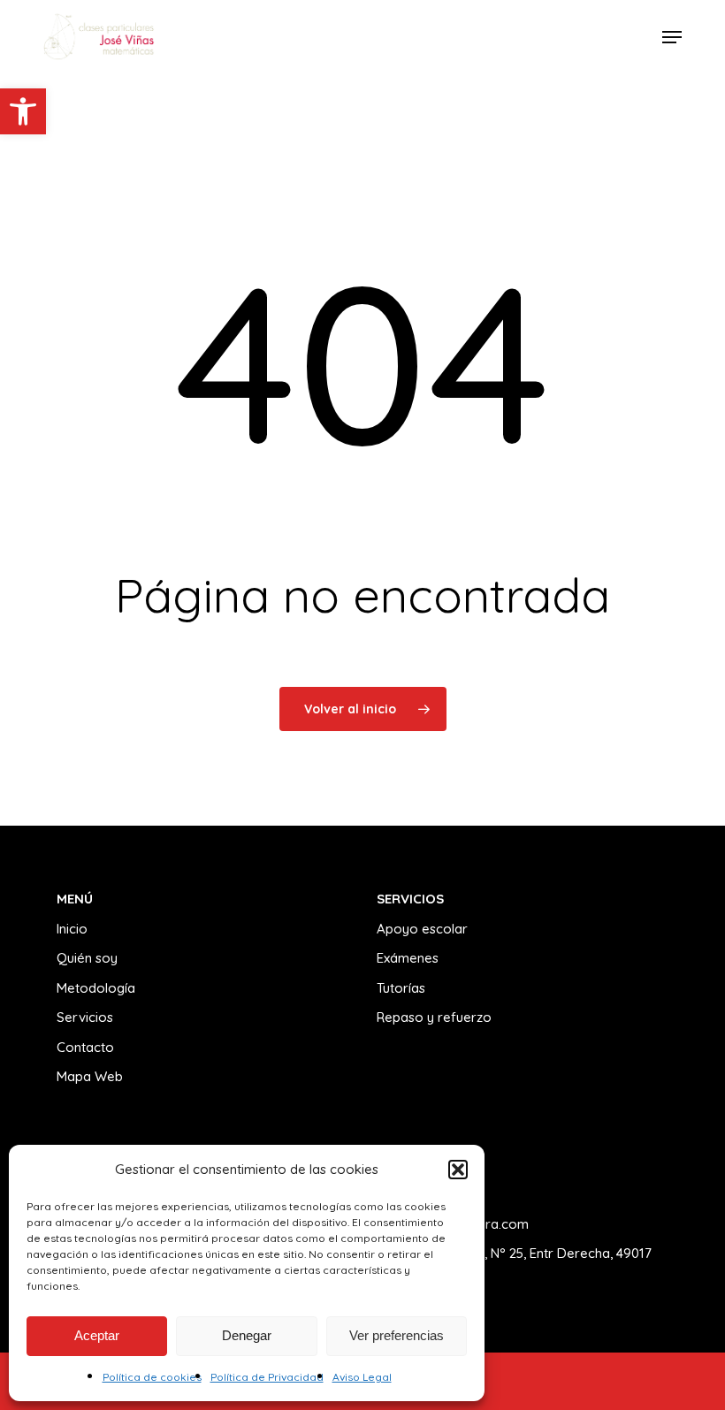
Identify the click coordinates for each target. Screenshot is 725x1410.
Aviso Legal (362, 1376)
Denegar (246, 1335)
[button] (23, 111)
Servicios (85, 1017)
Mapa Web (90, 1076)
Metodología (96, 987)
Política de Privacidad (267, 1376)
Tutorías (401, 987)
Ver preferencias (396, 1335)
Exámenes (408, 957)
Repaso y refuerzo (434, 1017)
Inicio (72, 928)
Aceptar (96, 1335)
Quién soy (87, 957)
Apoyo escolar (422, 928)
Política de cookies (152, 1376)
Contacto (85, 1047)
